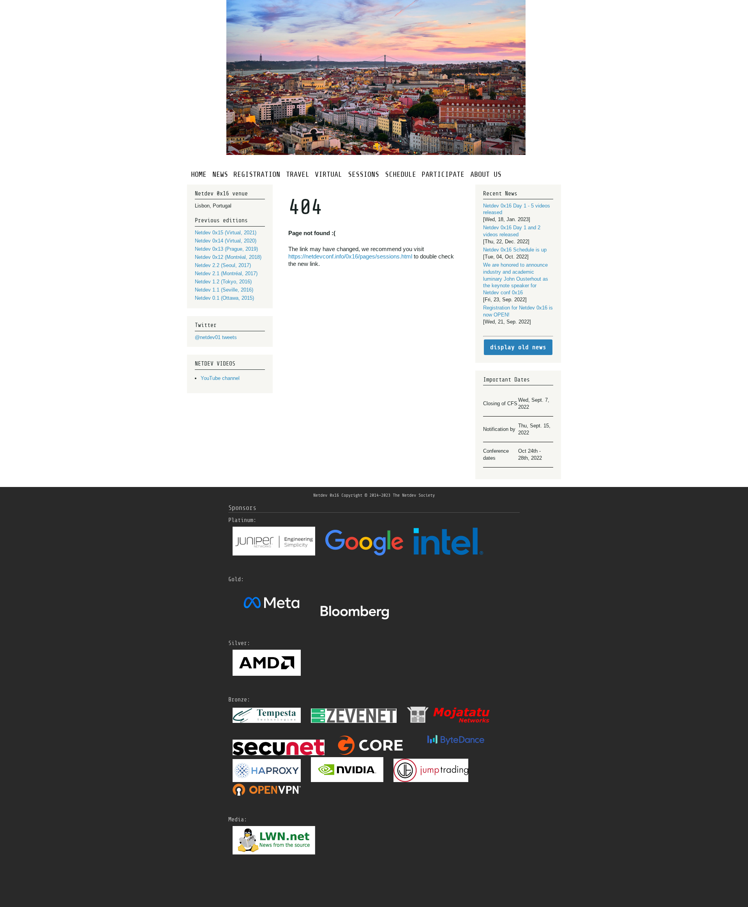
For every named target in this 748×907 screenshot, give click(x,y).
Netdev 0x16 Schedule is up (515, 250)
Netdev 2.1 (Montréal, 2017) (226, 273)
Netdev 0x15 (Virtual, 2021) (225, 233)
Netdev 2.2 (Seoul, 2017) (223, 265)
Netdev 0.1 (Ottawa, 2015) (224, 298)
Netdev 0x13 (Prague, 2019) (226, 249)
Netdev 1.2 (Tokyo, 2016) (223, 282)
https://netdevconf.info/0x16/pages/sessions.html (351, 256)
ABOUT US (485, 174)
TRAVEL (297, 174)
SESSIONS (363, 174)
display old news (518, 347)
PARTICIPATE (443, 174)
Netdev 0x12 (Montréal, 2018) (228, 257)
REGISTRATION (256, 174)
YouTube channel (220, 378)
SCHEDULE (400, 174)
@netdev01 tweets (216, 337)
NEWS (220, 174)
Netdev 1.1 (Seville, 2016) (224, 290)
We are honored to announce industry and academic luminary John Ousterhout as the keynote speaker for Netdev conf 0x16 (515, 279)
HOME (198, 174)
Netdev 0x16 (326, 495)
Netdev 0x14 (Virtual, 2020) (225, 241)
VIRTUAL (328, 174)
